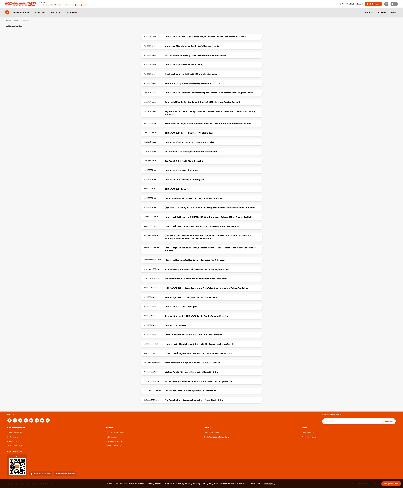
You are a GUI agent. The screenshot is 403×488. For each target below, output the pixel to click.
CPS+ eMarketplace (113, 441)
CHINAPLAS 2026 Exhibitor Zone (216, 437)
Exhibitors (381, 12)
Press (393, 12)
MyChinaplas (110, 437)
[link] (8, 20)
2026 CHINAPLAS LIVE (15, 445)
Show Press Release (310, 432)
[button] (394, 4)
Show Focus (40, 12)
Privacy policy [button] (269, 483)
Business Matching (113, 445)
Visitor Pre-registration (114, 432)
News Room (56, 12)
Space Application (211, 432)
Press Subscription (309, 437)
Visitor (15, 21)
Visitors (368, 12)
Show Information (21, 12)
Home (8, 21)
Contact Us (71, 12)
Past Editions (12, 437)
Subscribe (389, 421)
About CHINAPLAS (14, 432)
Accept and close (391, 484)
